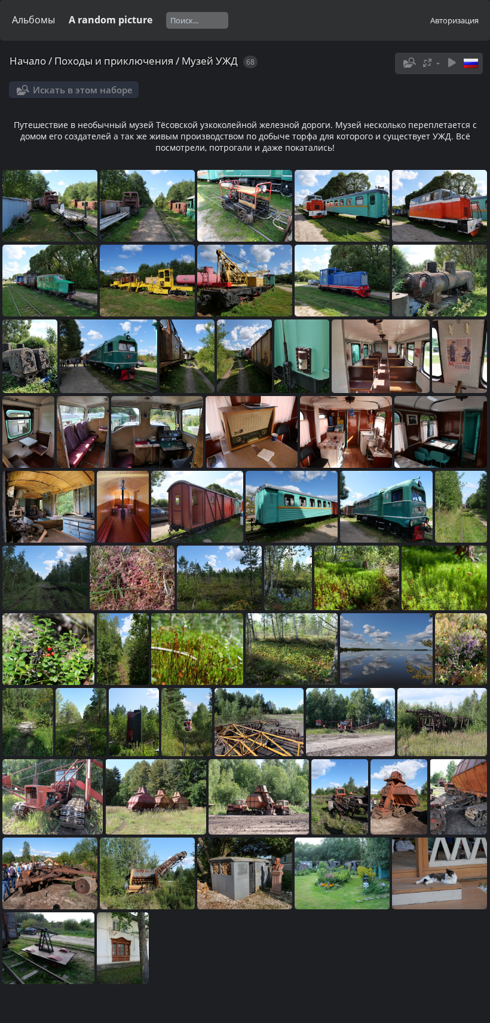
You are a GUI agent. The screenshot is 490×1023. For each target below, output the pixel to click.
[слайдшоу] (452, 63)
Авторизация (454, 20)
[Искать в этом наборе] (408, 63)
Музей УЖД (210, 61)
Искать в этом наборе (83, 90)
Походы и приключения (113, 61)
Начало (28, 61)
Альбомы (33, 19)
